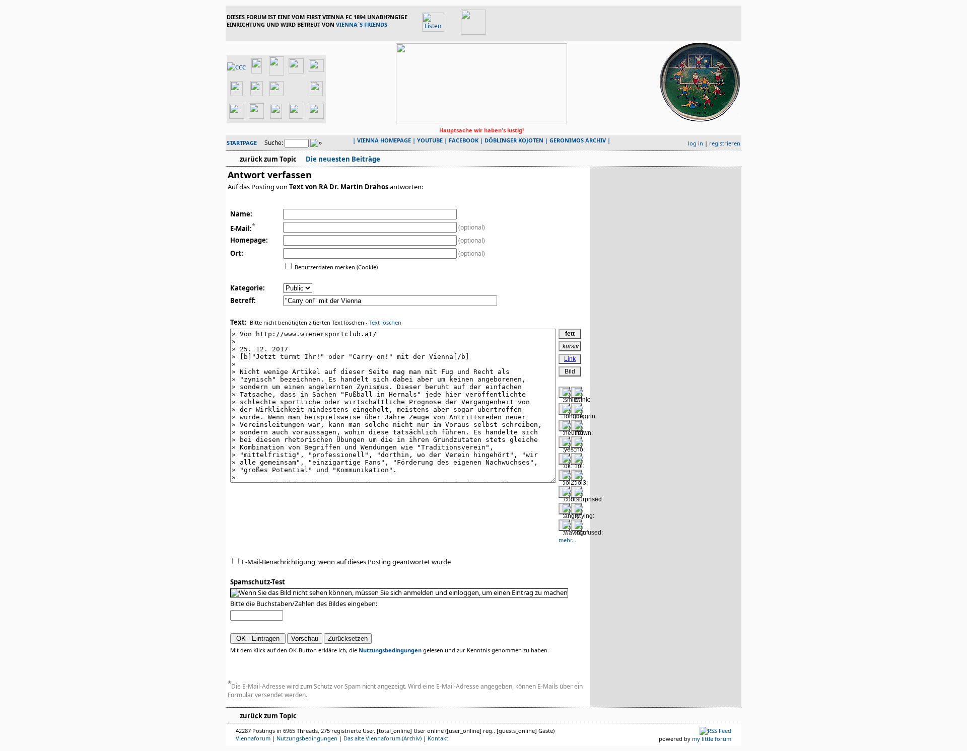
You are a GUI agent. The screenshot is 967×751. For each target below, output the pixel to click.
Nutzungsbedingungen (390, 650)
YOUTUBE (430, 140)
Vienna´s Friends (361, 24)
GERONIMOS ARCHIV (577, 140)
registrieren (724, 143)
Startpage (242, 142)
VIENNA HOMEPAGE (384, 140)
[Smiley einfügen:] (564, 392)
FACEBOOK (463, 140)
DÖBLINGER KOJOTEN (514, 140)
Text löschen (385, 322)
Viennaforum (253, 738)
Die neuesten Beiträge (342, 159)
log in (695, 143)
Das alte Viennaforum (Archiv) (382, 738)
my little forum (711, 738)
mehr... (567, 540)
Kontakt (438, 738)
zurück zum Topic (268, 159)
